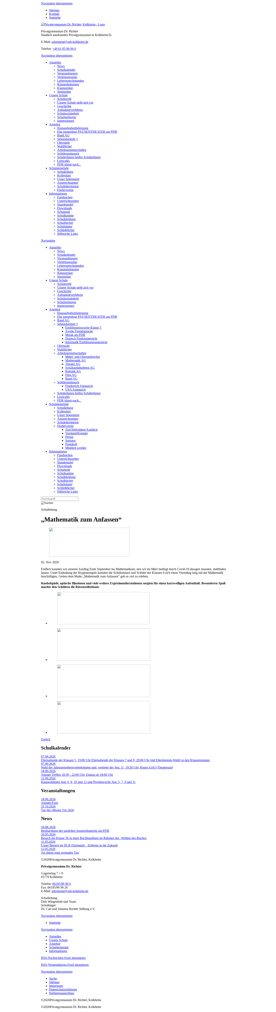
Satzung (70, 440)
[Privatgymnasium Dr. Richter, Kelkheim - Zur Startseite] (73, 24)
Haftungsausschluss (61, 993)
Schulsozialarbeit (68, 113)
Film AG (71, 375)
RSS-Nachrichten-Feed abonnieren (63, 958)
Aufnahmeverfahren (70, 110)
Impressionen (65, 120)
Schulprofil (64, 99)
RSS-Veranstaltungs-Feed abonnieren (65, 964)
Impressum (56, 986)
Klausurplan (65, 88)
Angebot (54, 124)
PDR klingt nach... (69, 164)
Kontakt (54, 14)
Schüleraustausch (68, 153)
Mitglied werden (75, 448)
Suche (53, 978)
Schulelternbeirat (68, 186)
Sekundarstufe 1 (67, 139)
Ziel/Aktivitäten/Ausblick (81, 429)
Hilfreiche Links (67, 233)
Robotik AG (73, 371)
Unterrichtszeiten (68, 201)
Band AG (63, 135)
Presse (69, 437)
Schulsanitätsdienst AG (80, 367)
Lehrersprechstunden (70, 80)
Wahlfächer (64, 146)
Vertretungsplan (67, 77)
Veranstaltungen (67, 73)
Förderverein (65, 190)
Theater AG (72, 364)
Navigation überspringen (57, 3)
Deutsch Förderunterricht (81, 338)
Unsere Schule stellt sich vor (75, 102)
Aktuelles (55, 62)
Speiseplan (64, 91)
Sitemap (54, 10)
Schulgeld (63, 212)
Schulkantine (65, 215)
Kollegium (64, 175)
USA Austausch (75, 389)
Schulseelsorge (66, 117)
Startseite (55, 17)
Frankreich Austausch (79, 386)
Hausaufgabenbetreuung (72, 128)
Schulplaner (64, 226)
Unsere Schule (58, 95)
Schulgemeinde (59, 168)
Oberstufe (63, 142)
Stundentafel (65, 204)
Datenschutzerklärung (63, 989)
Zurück (45, 739)
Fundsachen (65, 197)
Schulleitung (65, 171)
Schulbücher (65, 222)
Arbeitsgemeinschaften (71, 150)
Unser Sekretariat (68, 179)
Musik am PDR (75, 335)
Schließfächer (66, 230)
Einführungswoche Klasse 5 (83, 327)
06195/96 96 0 (61, 884)
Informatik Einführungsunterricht (86, 342)
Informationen (58, 193)
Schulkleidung (66, 219)
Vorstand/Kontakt (76, 433)
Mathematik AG (75, 360)
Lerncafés (63, 161)
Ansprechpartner (67, 182)
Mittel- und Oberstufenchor (82, 356)
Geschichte (64, 106)
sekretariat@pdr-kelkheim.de (70, 42)
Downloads (64, 208)
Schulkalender (66, 69)
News (61, 66)
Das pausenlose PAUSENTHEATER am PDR (87, 131)
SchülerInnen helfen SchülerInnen (79, 157)
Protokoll (71, 444)
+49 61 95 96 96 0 (64, 48)
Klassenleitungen (68, 84)
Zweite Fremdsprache (79, 331)
